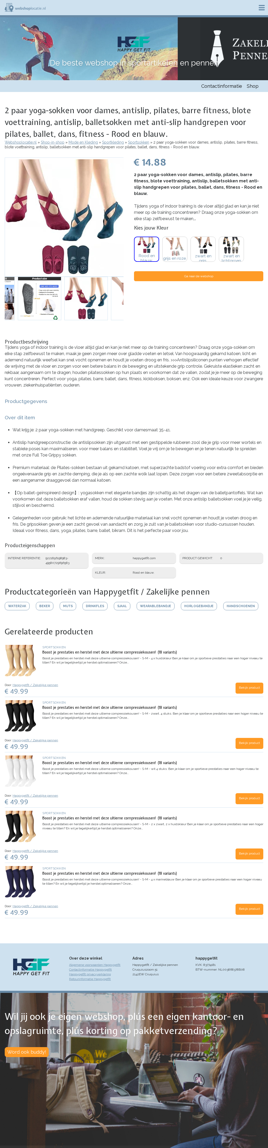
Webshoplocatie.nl (21, 142)
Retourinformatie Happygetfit (90, 979)
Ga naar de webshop (198, 276)
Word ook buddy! (26, 1052)
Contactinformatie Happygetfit (90, 969)
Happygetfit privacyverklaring (90, 974)
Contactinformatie (221, 86)
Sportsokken (138, 142)
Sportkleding (113, 142)
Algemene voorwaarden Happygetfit (94, 965)
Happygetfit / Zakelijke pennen (35, 685)
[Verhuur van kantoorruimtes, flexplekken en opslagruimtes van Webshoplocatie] (25, 7)
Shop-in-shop (52, 142)
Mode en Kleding (83, 142)
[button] (64, 217)
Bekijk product (249, 687)
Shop (253, 86)
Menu (262, 7)
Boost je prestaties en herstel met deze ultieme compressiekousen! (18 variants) (109, 652)
